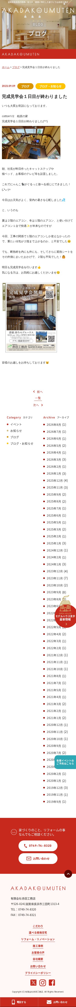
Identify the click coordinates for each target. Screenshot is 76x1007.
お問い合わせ (41, 858)
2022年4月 (54, 634)
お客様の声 (38, 952)
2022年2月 (54, 648)
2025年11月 (55, 487)
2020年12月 (55, 725)
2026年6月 (54, 438)
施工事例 (38, 946)
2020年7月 (54, 753)
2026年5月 (54, 445)
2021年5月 (54, 690)
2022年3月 (54, 641)
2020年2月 (54, 774)
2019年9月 (54, 802)
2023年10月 (55, 585)
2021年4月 (54, 697)
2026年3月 (54, 459)
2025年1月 (54, 543)
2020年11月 (55, 732)
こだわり (38, 926)
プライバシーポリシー (38, 973)
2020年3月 (54, 767)
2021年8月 (54, 676)
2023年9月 (54, 592)
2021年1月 (54, 718)
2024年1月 (54, 564)
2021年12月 (55, 655)
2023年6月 (54, 606)
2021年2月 (54, 711)
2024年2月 (54, 557)
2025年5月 (54, 522)
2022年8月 (54, 620)
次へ (36, 405)
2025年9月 (54, 494)
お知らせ (16, 431)
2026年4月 (54, 452)
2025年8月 (54, 501)
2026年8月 (54, 424)
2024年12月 (55, 550)
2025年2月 (54, 536)
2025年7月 (54, 508)
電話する (21, 1002)
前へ (40, 392)
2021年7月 (54, 683)
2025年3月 (54, 529)
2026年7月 (54, 432)
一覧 (38, 398)
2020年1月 (54, 781)
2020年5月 (54, 760)
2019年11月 (55, 794)
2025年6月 (54, 515)
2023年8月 (54, 599)
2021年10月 (55, 669)
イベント (16, 424)
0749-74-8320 (40, 845)
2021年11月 (55, 662)
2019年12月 (55, 788)
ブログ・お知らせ (21, 443)
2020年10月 (55, 739)
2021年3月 (54, 704)
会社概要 (38, 959)
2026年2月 (54, 466)
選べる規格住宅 (38, 932)
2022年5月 (54, 627)
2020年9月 (54, 746)
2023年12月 (55, 571)
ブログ (14, 437)
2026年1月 (54, 473)
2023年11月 (55, 578)
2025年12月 (55, 480)
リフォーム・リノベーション (38, 939)
